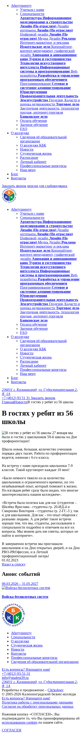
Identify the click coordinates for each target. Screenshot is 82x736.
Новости (26, 149)
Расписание (29, 158)
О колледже (20, 133)
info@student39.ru (15, 678)
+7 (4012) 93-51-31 (16, 674)
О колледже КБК (33, 145)
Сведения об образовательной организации (45, 662)
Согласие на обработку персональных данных (38, 706)
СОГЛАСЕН (11, 730)
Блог (14, 174)
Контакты (18, 178)
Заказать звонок (14, 186)
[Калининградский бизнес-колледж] (13, 625)
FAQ (23, 129)
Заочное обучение (34, 125)
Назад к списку (14, 564)
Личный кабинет (33, 162)
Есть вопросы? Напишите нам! (26, 669)
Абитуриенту (21, 6)
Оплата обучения (33, 121)
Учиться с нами (32, 10)
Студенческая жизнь (36, 153)
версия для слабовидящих (47, 186)
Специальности (32, 14)
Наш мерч (28, 170)
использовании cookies (19, 722)
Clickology (56, 690)
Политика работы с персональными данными (37, 702)
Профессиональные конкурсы (43, 166)
